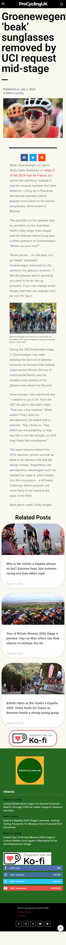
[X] (33, 924)
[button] (24, 157)
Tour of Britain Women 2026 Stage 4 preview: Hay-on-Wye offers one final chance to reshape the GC (32, 638)
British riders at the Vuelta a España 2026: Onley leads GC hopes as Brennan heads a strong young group (32, 708)
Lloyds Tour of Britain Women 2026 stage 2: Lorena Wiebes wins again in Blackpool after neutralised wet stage (30, 840)
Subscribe (56, 888)
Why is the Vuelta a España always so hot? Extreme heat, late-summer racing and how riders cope (31, 568)
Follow (57, 874)
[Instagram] (26, 924)
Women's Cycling (12, 799)
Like (59, 868)
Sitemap (21, 915)
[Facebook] (18, 924)
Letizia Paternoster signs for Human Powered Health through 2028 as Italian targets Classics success (32, 807)
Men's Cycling (14, 93)
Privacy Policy (23, 912)
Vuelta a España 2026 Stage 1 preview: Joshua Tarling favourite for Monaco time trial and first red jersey (32, 824)
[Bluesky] (47, 924)
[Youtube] (40, 924)
